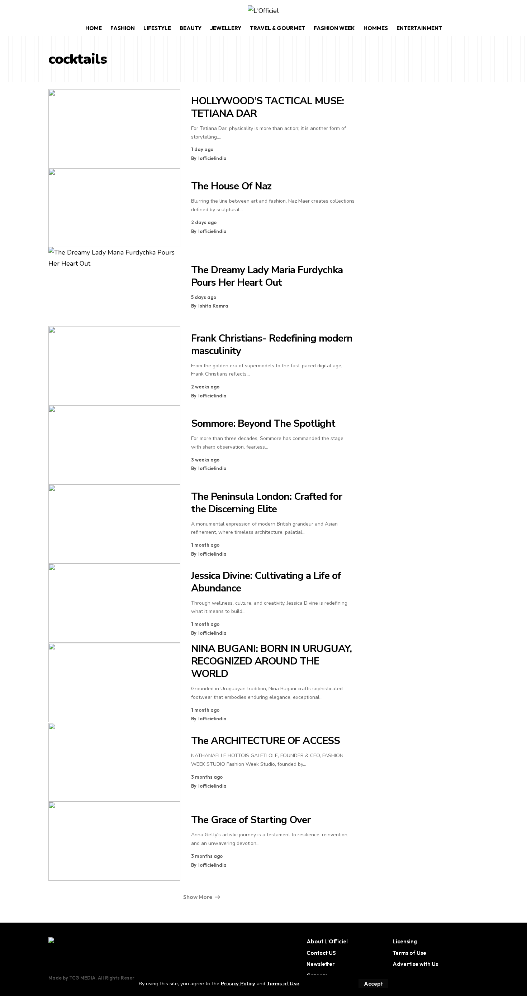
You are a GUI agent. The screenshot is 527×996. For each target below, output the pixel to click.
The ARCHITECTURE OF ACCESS (265, 741)
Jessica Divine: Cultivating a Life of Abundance (266, 582)
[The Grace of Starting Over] (114, 841)
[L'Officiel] (263, 10)
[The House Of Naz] (114, 207)
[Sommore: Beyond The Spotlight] (114, 444)
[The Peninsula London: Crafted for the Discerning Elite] (114, 524)
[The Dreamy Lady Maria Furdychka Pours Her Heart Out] (114, 286)
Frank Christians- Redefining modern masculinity (271, 345)
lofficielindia (212, 158)
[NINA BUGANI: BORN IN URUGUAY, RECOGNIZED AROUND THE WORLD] (114, 682)
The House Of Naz (231, 186)
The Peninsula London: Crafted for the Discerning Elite (266, 503)
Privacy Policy (238, 983)
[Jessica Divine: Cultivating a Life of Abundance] (114, 603)
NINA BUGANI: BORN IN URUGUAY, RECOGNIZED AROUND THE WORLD (271, 661)
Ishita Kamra (213, 306)
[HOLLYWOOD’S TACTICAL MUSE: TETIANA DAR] (114, 128)
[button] (373, 983)
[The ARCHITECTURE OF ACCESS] (114, 762)
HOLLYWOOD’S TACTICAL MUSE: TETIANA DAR (267, 107)
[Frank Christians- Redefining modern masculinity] (114, 365)
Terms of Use (283, 983)
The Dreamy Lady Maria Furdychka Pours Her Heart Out (267, 276)
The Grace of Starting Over (250, 820)
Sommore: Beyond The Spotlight (263, 423)
